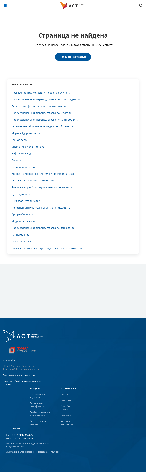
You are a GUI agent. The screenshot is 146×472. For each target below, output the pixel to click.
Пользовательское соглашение (19, 375)
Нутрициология (21, 194)
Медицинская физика (25, 221)
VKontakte (11, 451)
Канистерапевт (21, 234)
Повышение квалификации (37, 405)
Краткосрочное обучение (37, 396)
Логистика (18, 160)
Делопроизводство (23, 167)
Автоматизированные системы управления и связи (43, 173)
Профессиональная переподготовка (40, 414)
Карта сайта (9, 360)
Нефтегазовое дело (23, 153)
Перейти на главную (73, 56)
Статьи (64, 394)
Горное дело (19, 140)
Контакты (13, 428)
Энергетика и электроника (28, 146)
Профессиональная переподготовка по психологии (43, 228)
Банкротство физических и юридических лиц (39, 106)
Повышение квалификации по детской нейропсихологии (47, 248)
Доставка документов (67, 422)
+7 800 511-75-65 (19, 435)
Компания (68, 388)
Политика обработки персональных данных (22, 382)
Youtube (55, 451)
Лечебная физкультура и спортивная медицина (41, 207)
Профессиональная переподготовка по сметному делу (45, 119)
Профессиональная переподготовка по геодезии (42, 113)
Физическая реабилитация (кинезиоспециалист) (42, 187)
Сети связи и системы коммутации (33, 180)
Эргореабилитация (23, 214)
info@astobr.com (15, 446)
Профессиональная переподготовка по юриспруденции (46, 99)
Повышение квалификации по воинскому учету (41, 92)
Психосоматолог (21, 241)
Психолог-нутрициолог (26, 200)
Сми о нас (66, 400)
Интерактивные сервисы (38, 423)
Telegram (43, 451)
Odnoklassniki (27, 451)
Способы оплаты (65, 408)
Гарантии (66, 414)
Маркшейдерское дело (26, 133)
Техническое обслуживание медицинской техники (42, 126)
